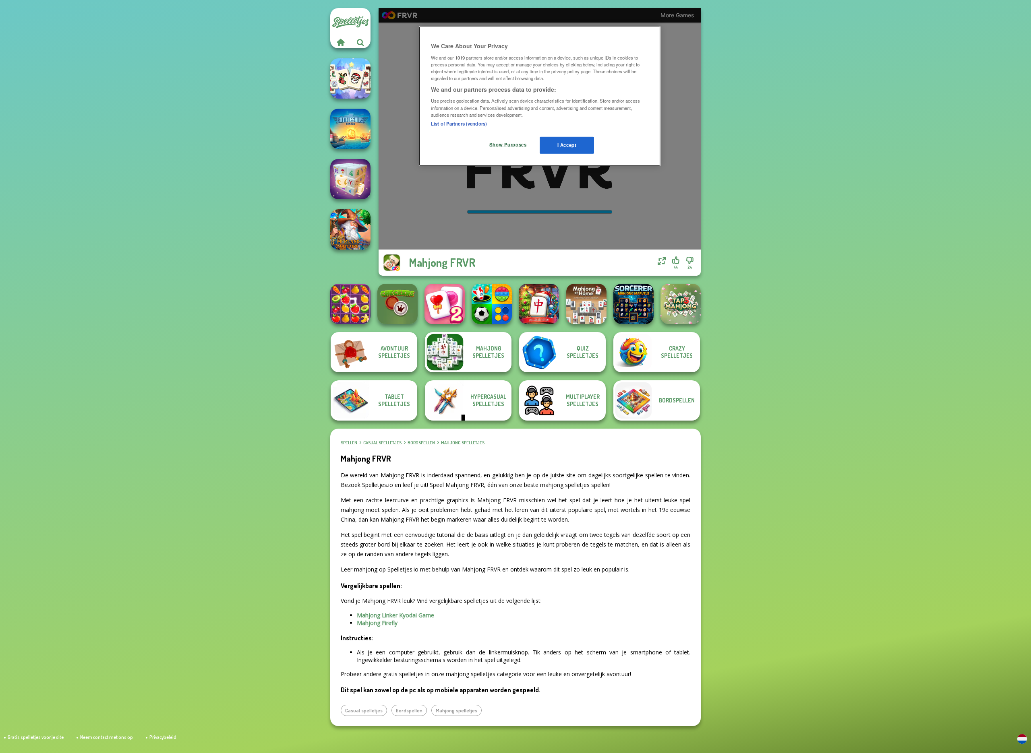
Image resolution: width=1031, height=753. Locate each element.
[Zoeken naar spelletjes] (360, 42)
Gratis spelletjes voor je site (36, 737)
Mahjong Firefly (377, 623)
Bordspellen (421, 443)
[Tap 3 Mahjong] (680, 304)
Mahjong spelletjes (462, 443)
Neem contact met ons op (106, 737)
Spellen (349, 443)
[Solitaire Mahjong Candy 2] (444, 304)
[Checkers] (397, 304)
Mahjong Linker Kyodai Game (395, 615)
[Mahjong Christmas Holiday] (350, 78)
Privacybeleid (162, 737)
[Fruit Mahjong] (350, 304)
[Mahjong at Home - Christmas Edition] (539, 304)
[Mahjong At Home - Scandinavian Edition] (586, 304)
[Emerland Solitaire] (350, 229)
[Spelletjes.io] (340, 42)
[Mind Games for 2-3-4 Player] (492, 304)
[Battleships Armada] (350, 129)
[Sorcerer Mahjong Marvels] (633, 304)
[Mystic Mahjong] (350, 179)
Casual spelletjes (382, 443)
